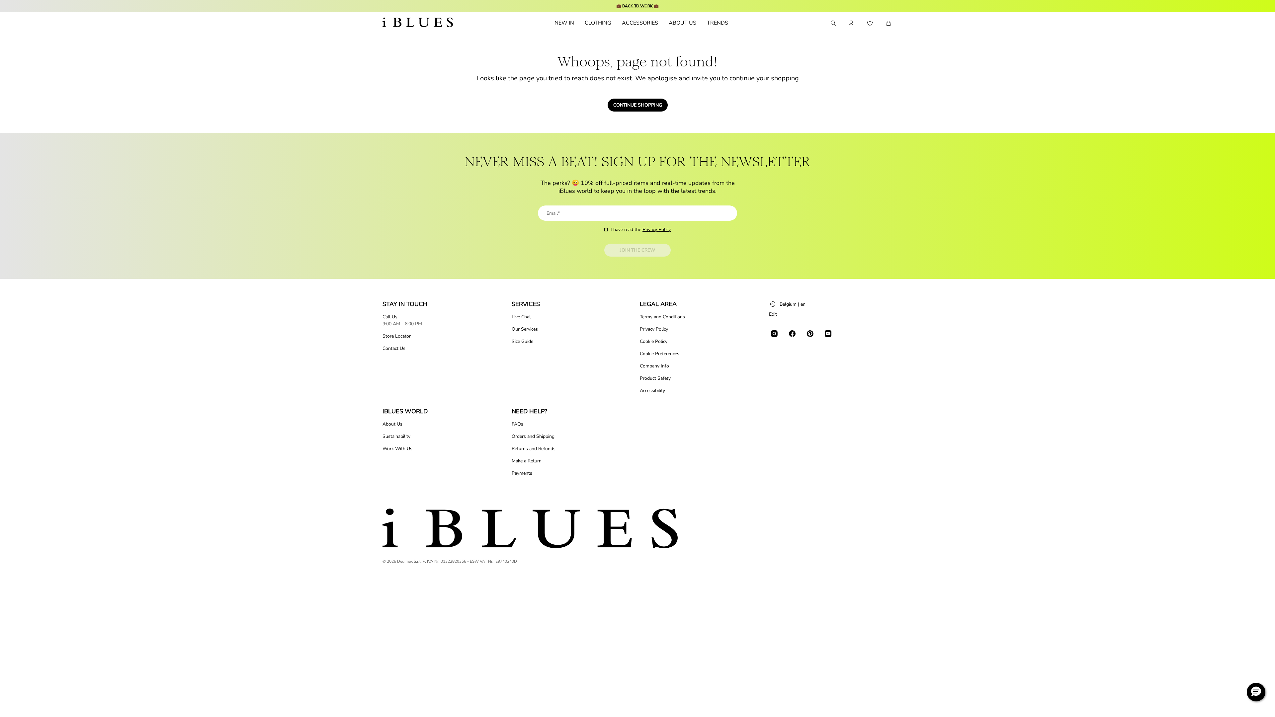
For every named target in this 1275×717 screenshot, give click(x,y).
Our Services (525, 329)
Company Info (654, 366)
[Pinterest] (810, 333)
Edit (773, 314)
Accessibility (652, 390)
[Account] (851, 23)
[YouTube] (828, 333)
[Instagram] (774, 333)
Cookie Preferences (659, 354)
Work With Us (397, 448)
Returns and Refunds (533, 448)
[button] (1256, 692)
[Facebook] (792, 333)
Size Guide (522, 341)
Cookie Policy (653, 341)
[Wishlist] (870, 23)
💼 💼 (637, 6)
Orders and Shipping (533, 436)
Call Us (389, 317)
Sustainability (396, 436)
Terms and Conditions (662, 317)
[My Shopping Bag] (888, 23)
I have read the (641, 229)
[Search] (833, 23)
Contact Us (393, 348)
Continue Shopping (637, 105)
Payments (522, 473)
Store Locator (396, 336)
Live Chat (521, 317)
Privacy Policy (656, 229)
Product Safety (655, 378)
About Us (392, 424)
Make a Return (527, 461)
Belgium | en (793, 304)
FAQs (517, 424)
